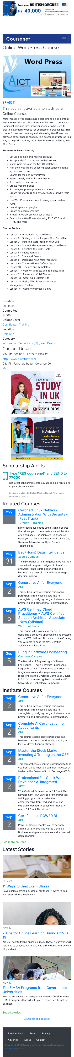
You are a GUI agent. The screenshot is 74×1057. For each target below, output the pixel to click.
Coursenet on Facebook (37, 1018)
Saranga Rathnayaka (14, 1048)
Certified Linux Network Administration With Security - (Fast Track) (43, 514)
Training (24, 324)
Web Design (48, 343)
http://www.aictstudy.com (19, 359)
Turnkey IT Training (30, 522)
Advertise (13, 1039)
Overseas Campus (30, 656)
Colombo (8, 334)
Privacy (46, 1033)
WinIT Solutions (28, 626)
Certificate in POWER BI (37, 816)
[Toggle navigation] (64, 38)
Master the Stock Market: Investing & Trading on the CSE (43, 753)
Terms (33, 1033)
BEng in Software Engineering (42, 652)
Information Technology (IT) (20, 343)
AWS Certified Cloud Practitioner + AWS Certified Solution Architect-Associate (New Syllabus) (41, 615)
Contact (40, 1039)
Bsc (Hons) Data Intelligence (41, 552)
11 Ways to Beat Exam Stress (26, 886)
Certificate (10, 324)
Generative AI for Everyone (40, 583)
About (27, 1039)
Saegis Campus (28, 556)
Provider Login (16, 1033)
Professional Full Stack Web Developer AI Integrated (41, 780)
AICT (11, 102)
